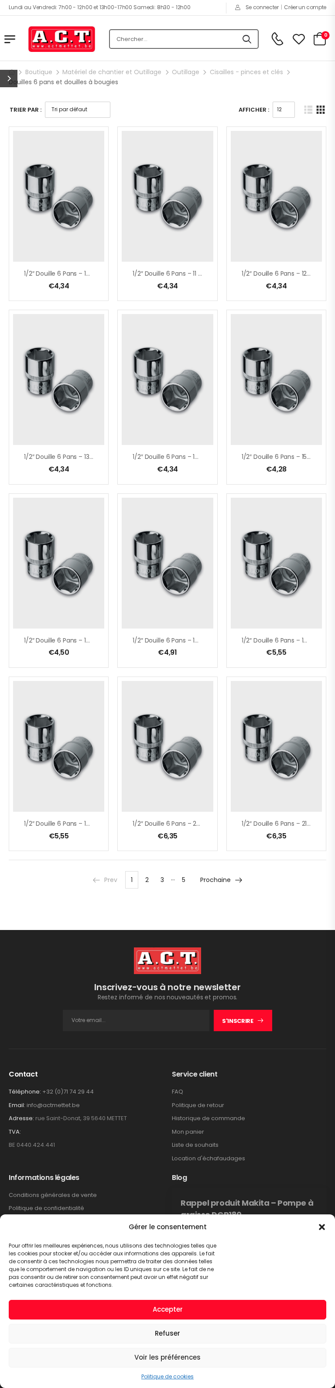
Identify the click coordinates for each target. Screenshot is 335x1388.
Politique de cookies (167, 1376)
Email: (17, 1105)
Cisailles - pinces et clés (246, 72)
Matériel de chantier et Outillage (111, 72)
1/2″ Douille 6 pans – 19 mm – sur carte (81, 823)
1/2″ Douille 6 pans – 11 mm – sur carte (189, 273)
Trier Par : (25, 110)
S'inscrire (237, 1021)
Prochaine (215, 879)
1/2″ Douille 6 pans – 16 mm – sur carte (81, 640)
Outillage (185, 72)
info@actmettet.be (53, 1105)
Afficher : (254, 110)
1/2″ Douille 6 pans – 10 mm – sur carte (81, 273)
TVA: (15, 1131)
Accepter (168, 1309)
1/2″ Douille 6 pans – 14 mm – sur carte (190, 456)
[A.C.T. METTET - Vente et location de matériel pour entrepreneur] (61, 39)
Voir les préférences (167, 1357)
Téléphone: (25, 1091)
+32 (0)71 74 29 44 (68, 1091)
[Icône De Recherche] (247, 39)
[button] (322, 1227)
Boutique (38, 72)
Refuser (167, 1333)
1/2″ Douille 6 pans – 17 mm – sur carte (190, 640)
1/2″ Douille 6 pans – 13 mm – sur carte (81, 456)
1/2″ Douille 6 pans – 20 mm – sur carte (191, 823)
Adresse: (21, 1118)
